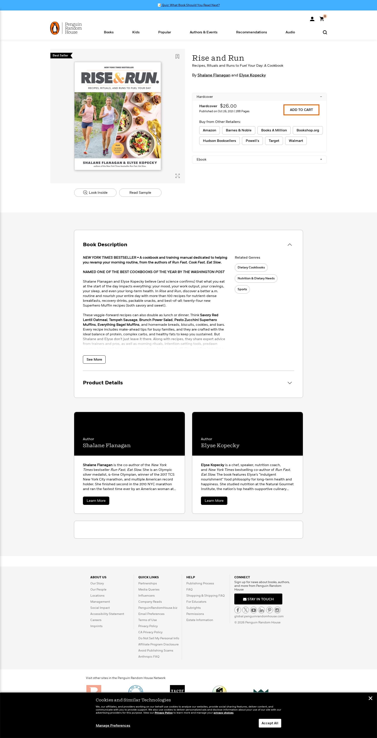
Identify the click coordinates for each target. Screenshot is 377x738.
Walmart (296, 140)
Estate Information (199, 620)
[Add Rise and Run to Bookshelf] (177, 56)
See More (94, 359)
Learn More (98, 501)
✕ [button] (370, 699)
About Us (98, 577)
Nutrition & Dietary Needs (256, 278)
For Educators (196, 602)
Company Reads (150, 602)
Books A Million (274, 130)
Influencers (146, 596)
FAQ (189, 589)
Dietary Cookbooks (251, 267)
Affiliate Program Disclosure (158, 644)
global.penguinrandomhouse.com (259, 616)
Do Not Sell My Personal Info (158, 638)
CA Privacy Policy (150, 632)
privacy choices (223, 713)
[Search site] (325, 32)
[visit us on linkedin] (261, 610)
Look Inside (98, 192)
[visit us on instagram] (277, 610)
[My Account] (312, 17)
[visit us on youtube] (253, 610)
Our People (98, 589)
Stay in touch (260, 599)
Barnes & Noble (239, 130)
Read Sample (140, 192)
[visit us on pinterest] (269, 610)
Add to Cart (301, 109)
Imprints (96, 626)
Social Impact (100, 608)
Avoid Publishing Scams (155, 650)
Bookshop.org (307, 130)
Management (100, 602)
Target (274, 140)
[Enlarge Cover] (177, 176)
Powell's (252, 140)
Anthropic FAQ (148, 657)
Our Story (97, 583)
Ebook (259, 159)
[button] (108, 32)
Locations (97, 596)
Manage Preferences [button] (113, 726)
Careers (95, 620)
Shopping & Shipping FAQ (205, 596)
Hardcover (259, 96)
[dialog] (188, 715)
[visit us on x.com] (245, 610)
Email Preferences (151, 614)
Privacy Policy (148, 626)
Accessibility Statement (107, 614)
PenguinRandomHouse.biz (157, 608)
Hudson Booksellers (219, 140)
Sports (242, 289)
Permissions (195, 614)
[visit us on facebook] (237, 610)
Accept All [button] (270, 723)
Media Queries (148, 589)
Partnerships (147, 583)
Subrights (193, 608)
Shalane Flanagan (213, 75)
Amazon (209, 130)
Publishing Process (200, 583)
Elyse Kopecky (252, 75)
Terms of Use (147, 620)
